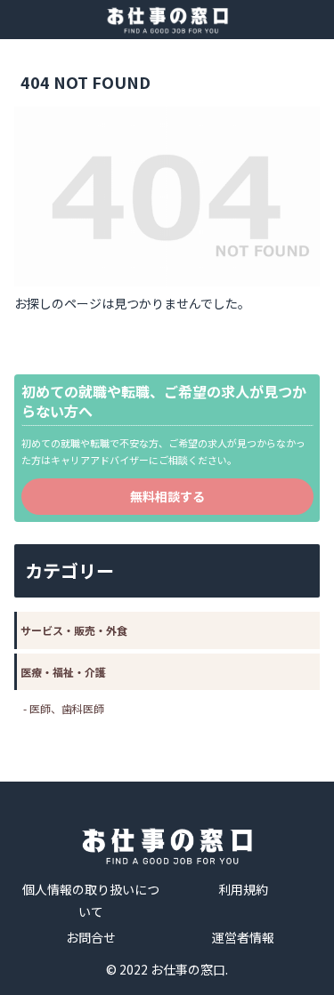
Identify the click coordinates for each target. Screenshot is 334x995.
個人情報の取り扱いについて (90, 900)
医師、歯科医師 (66, 708)
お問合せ (91, 937)
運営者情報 (243, 937)
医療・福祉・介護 (63, 671)
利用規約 (243, 889)
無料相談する (167, 496)
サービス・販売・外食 (73, 630)
